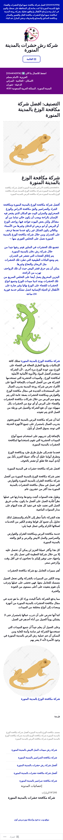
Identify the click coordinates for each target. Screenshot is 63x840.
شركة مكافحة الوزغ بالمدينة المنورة (41, 180)
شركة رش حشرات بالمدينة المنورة (31, 47)
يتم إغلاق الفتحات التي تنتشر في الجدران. (31, 255)
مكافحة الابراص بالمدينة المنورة (36, 187)
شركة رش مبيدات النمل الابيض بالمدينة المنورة (34, 750)
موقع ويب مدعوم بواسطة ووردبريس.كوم (31, 819)
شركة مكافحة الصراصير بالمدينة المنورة (37, 757)
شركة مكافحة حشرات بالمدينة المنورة (31, 797)
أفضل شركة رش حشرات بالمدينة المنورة (37, 765)
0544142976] (13, 73)
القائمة (30, 59)
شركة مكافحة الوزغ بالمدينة (30, 190)
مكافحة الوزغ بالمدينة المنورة (41, 732)
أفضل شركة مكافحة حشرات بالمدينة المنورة (35, 773)
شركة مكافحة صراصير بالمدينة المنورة (38, 780)
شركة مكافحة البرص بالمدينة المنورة (26, 194)
